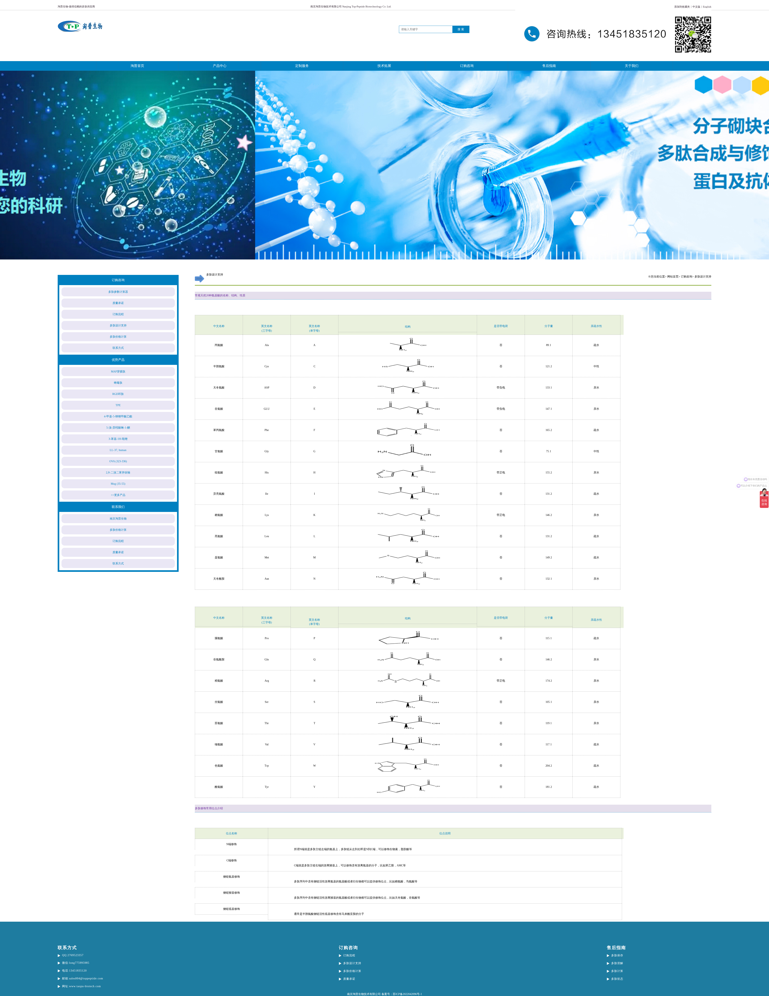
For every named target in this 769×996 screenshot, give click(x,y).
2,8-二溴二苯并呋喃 (118, 472)
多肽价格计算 (118, 336)
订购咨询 (467, 66)
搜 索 (461, 29)
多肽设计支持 (118, 325)
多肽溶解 (617, 963)
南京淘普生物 (118, 518)
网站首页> (673, 276)
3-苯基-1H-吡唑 (118, 438)
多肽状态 (617, 978)
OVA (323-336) (118, 461)
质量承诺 (118, 303)
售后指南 (549, 66)
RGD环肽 (118, 394)
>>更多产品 (118, 494)
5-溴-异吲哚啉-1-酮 (118, 427)
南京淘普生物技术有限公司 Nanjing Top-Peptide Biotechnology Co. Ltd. (350, 6)
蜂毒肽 (118, 382)
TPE (118, 405)
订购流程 (118, 314)
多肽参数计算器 (118, 291)
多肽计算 (617, 971)
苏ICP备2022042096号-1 (407, 994)
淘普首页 (137, 66)
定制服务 (302, 66)
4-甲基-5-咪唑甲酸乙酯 (118, 416)
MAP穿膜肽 (118, 371)
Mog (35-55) (118, 483)
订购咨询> (687, 276)
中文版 (696, 6)
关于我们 (631, 66)
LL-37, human (118, 450)
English (707, 6)
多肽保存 (617, 955)
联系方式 (118, 347)
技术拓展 (384, 66)
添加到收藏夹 (682, 6)
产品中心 (219, 66)
